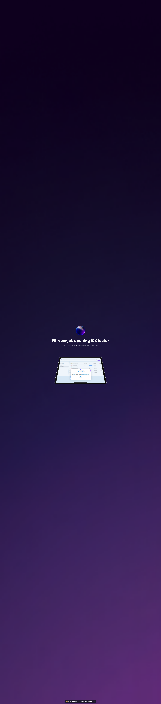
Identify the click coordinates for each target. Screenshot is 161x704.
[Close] (94, 701)
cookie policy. (90, 701)
